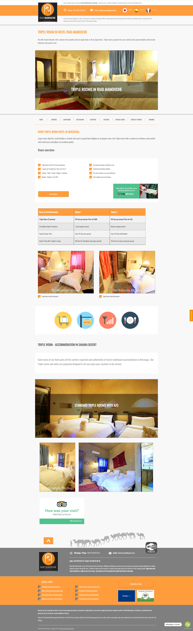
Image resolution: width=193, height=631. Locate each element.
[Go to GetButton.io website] (187, 628)
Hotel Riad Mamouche (85, 3)
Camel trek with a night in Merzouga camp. (89, 587)
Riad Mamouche (58, 599)
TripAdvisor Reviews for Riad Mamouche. (89, 595)
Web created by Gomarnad (67, 628)
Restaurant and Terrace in (48, 599)
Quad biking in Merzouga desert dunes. (88, 591)
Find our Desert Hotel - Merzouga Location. (52, 595)
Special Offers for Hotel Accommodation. (89, 599)
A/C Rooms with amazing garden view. (51, 587)
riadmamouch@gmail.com (126, 553)
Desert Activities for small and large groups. (52, 591)
